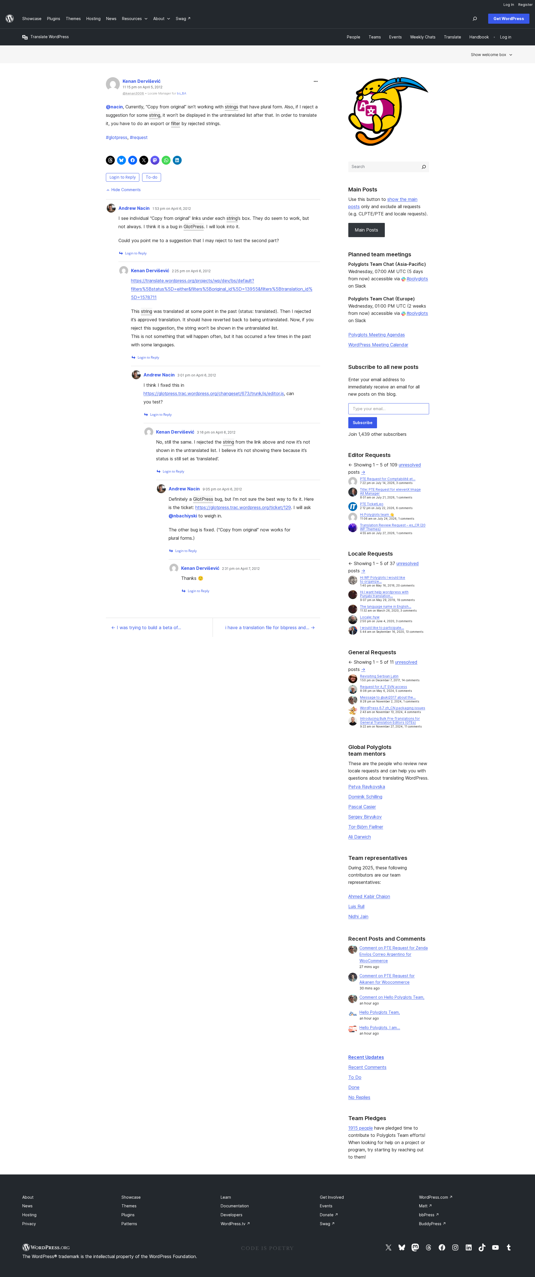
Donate (329, 1214)
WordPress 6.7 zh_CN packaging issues (392, 708)
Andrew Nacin (134, 208)
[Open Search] (475, 18)
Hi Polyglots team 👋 (377, 514)
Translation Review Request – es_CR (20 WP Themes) (392, 527)
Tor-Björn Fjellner (365, 827)
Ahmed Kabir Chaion (369, 896)
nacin (114, 107)
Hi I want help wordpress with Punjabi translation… (384, 594)
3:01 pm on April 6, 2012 (196, 375)
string (154, 115)
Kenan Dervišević (141, 81)
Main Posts (366, 230)
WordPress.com (436, 1197)
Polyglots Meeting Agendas (376, 334)
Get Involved (332, 1197)
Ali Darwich (359, 837)
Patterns (129, 1223)
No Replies (359, 1097)
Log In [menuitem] (509, 4)
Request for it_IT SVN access (383, 687)
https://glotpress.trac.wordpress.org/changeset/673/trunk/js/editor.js (214, 393)
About (27, 1197)
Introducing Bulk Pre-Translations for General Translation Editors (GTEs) (390, 720)
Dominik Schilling (365, 796)
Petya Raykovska (366, 786)
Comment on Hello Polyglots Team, (391, 997)
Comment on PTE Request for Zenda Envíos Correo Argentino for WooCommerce (393, 954)
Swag (327, 1223)
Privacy (29, 1223)
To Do (354, 1077)
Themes (129, 1205)
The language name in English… (385, 606)
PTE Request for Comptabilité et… (387, 479)
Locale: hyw (370, 617)
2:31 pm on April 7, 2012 (241, 569)
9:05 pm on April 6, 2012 (222, 489)
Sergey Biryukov (365, 816)
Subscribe (363, 422)
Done (353, 1087)
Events (326, 1205)
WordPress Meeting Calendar (378, 344)
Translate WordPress (49, 36)
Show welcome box (488, 54)
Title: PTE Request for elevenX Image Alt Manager (390, 491)
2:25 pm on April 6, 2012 (191, 271)
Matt (425, 1205)
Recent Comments (367, 1067)
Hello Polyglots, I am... (379, 1027)
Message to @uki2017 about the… (388, 697)
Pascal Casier (362, 806)
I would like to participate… (382, 628)
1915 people (360, 1128)
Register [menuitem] (525, 4)
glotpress (116, 137)
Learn (226, 1197)
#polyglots (417, 278)
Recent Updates (366, 1057)
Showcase (131, 1197)
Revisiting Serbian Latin (379, 676)
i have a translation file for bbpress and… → (270, 627)
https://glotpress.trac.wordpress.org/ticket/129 (243, 507)
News (27, 1205)
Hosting (29, 1214)
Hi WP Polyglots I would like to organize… (382, 579)
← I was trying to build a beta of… (146, 627)
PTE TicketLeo (371, 504)
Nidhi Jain (358, 916)
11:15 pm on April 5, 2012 (142, 87)
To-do (151, 177)
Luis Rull (356, 906)
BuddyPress (432, 1223)
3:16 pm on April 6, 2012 (216, 432)
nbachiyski (183, 516)
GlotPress (194, 226)
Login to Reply (123, 177)
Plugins (128, 1214)
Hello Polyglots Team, (379, 1012)
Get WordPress (508, 18)
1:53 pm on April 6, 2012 (171, 209)
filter (175, 123)
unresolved (410, 465)
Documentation (235, 1205)
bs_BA (181, 93)
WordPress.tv (235, 1223)
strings (231, 107)
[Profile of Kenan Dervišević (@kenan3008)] (113, 85)
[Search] (424, 167)
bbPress (429, 1214)
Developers (231, 1214)
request (139, 137)
